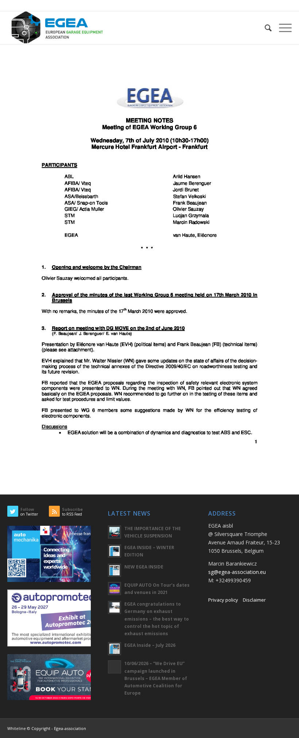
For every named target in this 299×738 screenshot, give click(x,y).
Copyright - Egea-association (58, 728)
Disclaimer (254, 600)
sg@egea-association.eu (237, 571)
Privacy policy (223, 600)
